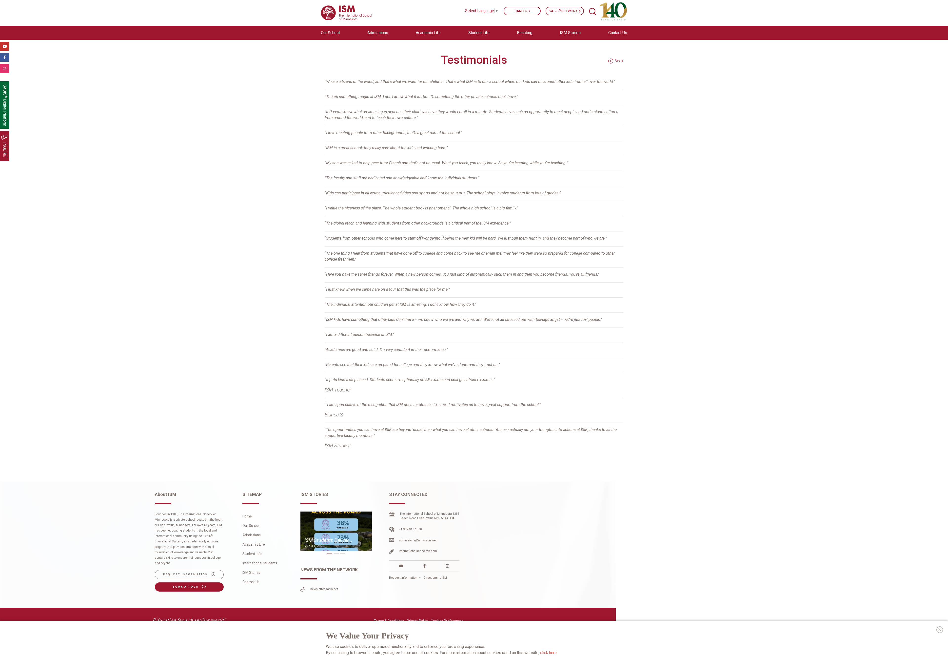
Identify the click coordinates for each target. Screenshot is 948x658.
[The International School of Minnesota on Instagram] (447, 566)
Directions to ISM (435, 577)
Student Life (252, 554)
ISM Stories (570, 32)
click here (548, 652)
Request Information (403, 577)
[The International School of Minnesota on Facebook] (424, 566)
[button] (330, 553)
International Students (259, 563)
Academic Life (253, 544)
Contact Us (617, 32)
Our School (250, 526)
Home (247, 516)
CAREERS (522, 11)
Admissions (251, 535)
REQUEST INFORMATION (186, 574)
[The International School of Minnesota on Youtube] (401, 566)
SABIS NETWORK (563, 11)
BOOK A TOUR (186, 586)
